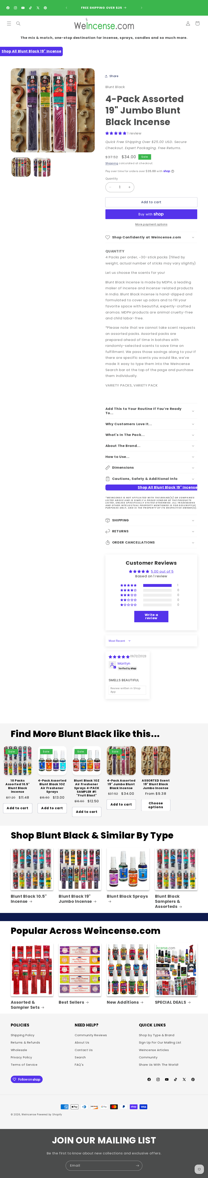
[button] (9, 23)
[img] (119, 656)
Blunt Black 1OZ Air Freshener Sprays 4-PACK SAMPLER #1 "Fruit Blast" (87, 788)
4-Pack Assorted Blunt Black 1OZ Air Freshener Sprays (52, 786)
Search (80, 1057)
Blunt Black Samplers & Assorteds (167, 901)
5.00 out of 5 (162, 571)
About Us (82, 1042)
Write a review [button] (151, 616)
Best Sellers (71, 1002)
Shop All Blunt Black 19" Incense (31, 51)
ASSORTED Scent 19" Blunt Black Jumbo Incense (156, 784)
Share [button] (114, 76)
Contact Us (84, 1050)
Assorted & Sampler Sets (25, 1005)
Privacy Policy (21, 1057)
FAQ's (79, 1065)
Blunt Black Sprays (127, 896)
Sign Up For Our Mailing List (160, 1042)
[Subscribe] (137, 1166)
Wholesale (19, 1050)
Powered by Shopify (49, 1114)
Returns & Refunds (25, 1042)
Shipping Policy (23, 1035)
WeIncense (29, 1114)
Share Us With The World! (159, 1065)
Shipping (111, 163)
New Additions (123, 1002)
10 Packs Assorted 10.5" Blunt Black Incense (17, 786)
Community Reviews (91, 1035)
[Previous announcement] (66, 8)
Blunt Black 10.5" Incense (29, 899)
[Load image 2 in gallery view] (42, 167)
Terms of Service (24, 1065)
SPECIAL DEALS (170, 1002)
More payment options (151, 224)
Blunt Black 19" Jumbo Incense (75, 899)
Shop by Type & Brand (156, 1035)
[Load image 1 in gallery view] (21, 167)
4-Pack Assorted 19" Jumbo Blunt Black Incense (121, 784)
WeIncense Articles (154, 1050)
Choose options (155, 805)
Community (148, 1057)
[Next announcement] (141, 8)
